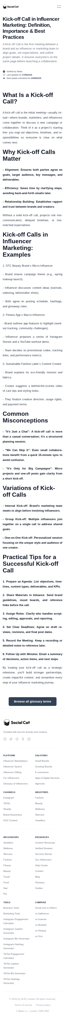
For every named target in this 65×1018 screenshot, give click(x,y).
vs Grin (39, 936)
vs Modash (41, 925)
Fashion (39, 797)
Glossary (39, 882)
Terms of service (23, 1005)
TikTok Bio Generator (14, 973)
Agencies (40, 783)
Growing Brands (43, 766)
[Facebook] (17, 739)
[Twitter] (23, 739)
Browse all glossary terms (32, 701)
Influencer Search (12, 766)
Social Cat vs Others (46, 907)
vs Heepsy (40, 930)
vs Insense (40, 919)
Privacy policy (43, 1005)
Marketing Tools (11, 913)
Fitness (7, 865)
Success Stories (43, 854)
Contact (39, 871)
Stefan (19, 71)
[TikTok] (11, 739)
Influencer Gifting (12, 772)
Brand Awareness (12, 814)
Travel (6, 876)
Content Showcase (45, 842)
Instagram (8, 797)
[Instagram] (5, 739)
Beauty (38, 803)
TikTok (6, 803)
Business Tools (11, 907)
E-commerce (42, 772)
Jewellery (40, 820)
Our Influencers (43, 859)
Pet (5, 893)
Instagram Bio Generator (16, 938)
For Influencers (11, 778)
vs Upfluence (42, 913)
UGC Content (10, 820)
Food (6, 882)
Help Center (41, 865)
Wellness (40, 809)
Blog (37, 876)
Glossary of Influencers (15, 783)
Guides (39, 888)
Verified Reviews (43, 848)
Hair (5, 888)
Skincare (39, 814)
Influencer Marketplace (15, 761)
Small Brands (42, 761)
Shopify (7, 809)
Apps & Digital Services (47, 778)
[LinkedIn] (29, 739)
